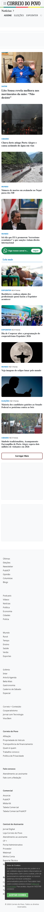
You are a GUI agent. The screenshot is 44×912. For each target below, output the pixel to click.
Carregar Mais (22, 456)
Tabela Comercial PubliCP (14, 811)
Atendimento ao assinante (15, 773)
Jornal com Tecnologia (13, 714)
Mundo (6, 632)
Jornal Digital (9, 829)
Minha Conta (9, 856)
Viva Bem (7, 718)
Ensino (6, 644)
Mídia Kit (7, 803)
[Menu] (4, 3)
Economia (7, 611)
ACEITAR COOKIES (17, 895)
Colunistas (8, 578)
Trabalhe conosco (11, 752)
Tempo (6, 640)
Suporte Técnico (10, 860)
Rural (5, 636)
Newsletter (8, 566)
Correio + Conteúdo (12, 706)
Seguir (35, 250)
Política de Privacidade (13, 756)
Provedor (7, 848)
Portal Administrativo (13, 844)
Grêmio (6, 669)
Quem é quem (9, 748)
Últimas (6, 558)
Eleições (6, 562)
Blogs (5, 582)
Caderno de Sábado (12, 689)
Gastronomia (9, 685)
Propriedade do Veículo (14, 740)
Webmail (7, 852)
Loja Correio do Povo (12, 833)
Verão (5, 652)
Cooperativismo (10, 710)
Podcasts (7, 595)
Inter (5, 673)
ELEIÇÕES (19, 15)
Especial (6, 693)
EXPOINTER (32, 15)
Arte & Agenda (9, 677)
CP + (5, 841)
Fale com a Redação (12, 777)
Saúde (6, 648)
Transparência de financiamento (18, 744)
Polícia (6, 619)
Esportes (7, 656)
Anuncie (6, 795)
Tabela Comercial (11, 807)
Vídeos (6, 599)
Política (6, 607)
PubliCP (6, 570)
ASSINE (8, 15)
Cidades (6, 615)
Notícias (6, 10)
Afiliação (7, 736)
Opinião (6, 574)
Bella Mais (7, 681)
